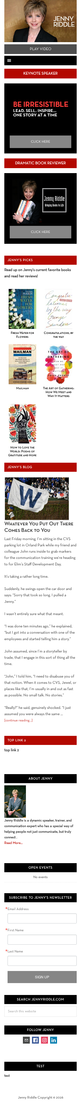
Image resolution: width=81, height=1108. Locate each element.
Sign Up (42, 976)
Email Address (18, 909)
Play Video (40, 49)
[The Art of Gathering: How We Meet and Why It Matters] (59, 364)
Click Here (40, 141)
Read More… (13, 843)
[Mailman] (22, 364)
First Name (16, 930)
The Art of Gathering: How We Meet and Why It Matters (58, 392)
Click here (40, 232)
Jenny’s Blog (20, 467)
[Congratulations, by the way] (59, 309)
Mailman (22, 388)
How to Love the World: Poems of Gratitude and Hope (22, 451)
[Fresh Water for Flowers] (22, 309)
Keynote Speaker (40, 73)
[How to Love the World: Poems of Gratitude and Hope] (22, 423)
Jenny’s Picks (20, 260)
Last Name (15, 951)
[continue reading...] (18, 720)
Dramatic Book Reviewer (40, 163)
